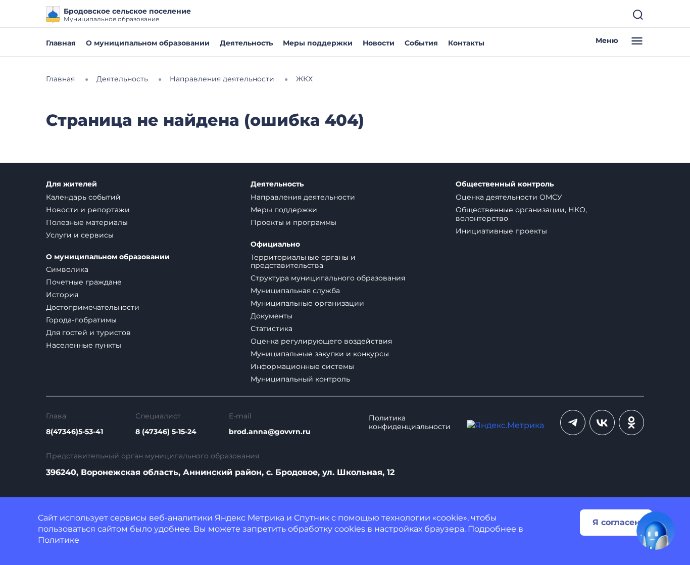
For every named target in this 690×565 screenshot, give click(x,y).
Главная (61, 43)
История (62, 294)
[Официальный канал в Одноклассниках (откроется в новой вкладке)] (631, 422)
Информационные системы (302, 366)
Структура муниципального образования (328, 277)
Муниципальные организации (307, 303)
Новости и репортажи (88, 209)
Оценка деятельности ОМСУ (509, 197)
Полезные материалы (87, 222)
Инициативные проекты (501, 231)
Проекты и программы (293, 222)
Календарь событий (83, 197)
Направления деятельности (303, 197)
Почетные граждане (84, 282)
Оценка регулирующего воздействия (321, 341)
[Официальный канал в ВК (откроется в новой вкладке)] (602, 422)
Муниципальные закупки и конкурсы (320, 353)
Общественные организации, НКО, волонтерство (521, 214)
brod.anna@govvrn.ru (270, 432)
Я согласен (616, 522)
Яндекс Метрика (249, 518)
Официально (275, 244)
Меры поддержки (318, 43)
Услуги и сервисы (80, 235)
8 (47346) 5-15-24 (165, 432)
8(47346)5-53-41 (74, 432)
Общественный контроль (505, 184)
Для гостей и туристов (88, 332)
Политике (58, 540)
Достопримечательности (92, 307)
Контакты (466, 43)
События (421, 43)
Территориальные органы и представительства (303, 261)
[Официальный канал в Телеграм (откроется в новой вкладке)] (572, 422)
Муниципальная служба (295, 290)
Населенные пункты (83, 345)
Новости (379, 43)
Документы (271, 315)
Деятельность (246, 43)
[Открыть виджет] (655, 530)
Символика (67, 269)
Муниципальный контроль (300, 379)
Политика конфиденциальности (410, 422)
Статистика (271, 328)
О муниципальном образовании (148, 43)
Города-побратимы (81, 319)
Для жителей (71, 184)
